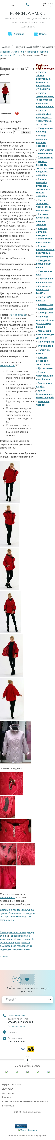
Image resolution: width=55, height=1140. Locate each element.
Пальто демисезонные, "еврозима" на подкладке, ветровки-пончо (16, 946)
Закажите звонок (17, 1026)
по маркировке (18, 314)
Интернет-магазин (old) (26, 46)
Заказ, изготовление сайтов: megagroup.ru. (27, 1135)
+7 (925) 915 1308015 (20, 1022)
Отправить (49, 999)
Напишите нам (7, 897)
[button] (27, 1059)
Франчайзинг (8, 1093)
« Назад (4, 956)
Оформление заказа (11, 1085)
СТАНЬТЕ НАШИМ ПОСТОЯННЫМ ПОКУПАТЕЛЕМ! (25, 1101)
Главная (6, 46)
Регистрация (8, 1106)
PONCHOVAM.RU (27, 13)
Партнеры (6, 1097)
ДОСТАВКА (7, 1089)
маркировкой (7, 365)
